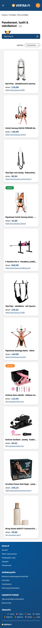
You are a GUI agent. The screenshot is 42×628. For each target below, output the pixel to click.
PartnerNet (6, 580)
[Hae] (38, 5)
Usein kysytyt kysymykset (11, 588)
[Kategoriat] (4, 5)
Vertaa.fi (5, 550)
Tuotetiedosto (7, 584)
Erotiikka (12, 15)
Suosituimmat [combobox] (31, 45)
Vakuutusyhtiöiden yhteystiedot (13, 599)
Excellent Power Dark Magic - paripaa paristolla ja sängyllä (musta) (21, 484)
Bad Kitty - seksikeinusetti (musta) (20, 84)
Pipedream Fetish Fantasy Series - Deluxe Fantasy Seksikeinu (21, 217)
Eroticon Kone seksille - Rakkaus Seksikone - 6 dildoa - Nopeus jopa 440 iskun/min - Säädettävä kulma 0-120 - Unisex (21, 395)
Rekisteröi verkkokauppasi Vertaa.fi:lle (15, 576)
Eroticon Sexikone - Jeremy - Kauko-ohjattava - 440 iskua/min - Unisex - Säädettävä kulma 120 (21, 440)
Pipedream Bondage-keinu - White (19, 351)
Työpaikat (5, 562)
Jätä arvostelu (6, 603)
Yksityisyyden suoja (8, 558)
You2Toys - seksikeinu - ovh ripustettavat (21, 306)
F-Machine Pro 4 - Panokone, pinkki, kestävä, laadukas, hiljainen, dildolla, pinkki (21, 262)
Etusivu (5, 15)
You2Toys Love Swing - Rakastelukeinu (21, 173)
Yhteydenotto (6, 565)
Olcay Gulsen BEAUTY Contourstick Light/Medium (21, 528)
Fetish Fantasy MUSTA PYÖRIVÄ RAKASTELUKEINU (21, 128)
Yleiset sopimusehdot (9, 554)
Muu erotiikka (23, 15)
